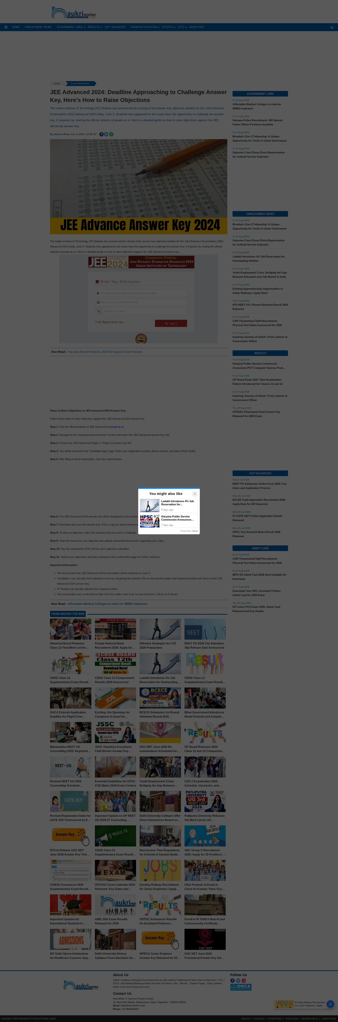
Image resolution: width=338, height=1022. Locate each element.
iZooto (195, 531)
